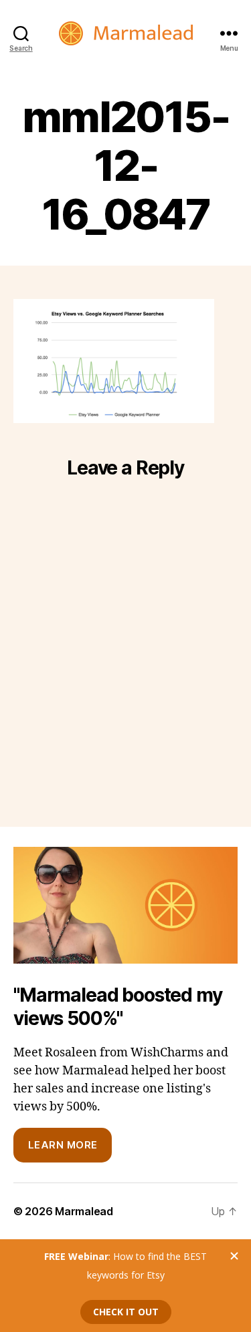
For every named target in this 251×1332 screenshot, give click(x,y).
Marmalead (84, 1211)
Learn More (63, 1144)
